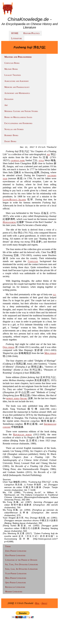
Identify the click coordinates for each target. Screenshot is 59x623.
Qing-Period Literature (15, 582)
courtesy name (18, 160)
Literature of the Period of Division (21, 560)
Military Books (11, 69)
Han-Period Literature (15, 555)
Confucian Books (12, 63)
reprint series (12, 398)
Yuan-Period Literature (15, 573)
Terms (8, 546)
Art (6, 105)
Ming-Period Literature (15, 578)
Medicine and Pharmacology (16, 87)
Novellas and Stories (14, 129)
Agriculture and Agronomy (16, 81)
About (44, 603)
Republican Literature (15, 587)
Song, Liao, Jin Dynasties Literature (21, 569)
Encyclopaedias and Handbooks (18, 123)
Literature (16, 38)
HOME (14, 33)
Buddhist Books (11, 135)
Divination (8, 99)
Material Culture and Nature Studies (21, 111)
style (41, 160)
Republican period (22, 434)
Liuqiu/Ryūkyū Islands (14, 199)
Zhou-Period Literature (15, 551)
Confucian (33, 261)
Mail (37, 603)
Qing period (8, 347)
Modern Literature (13, 591)
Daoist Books (10, 141)
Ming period (50, 353)
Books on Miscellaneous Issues (18, 117)
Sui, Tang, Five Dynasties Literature (21, 564)
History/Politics (31, 33)
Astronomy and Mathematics (17, 93)
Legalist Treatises (12, 75)
